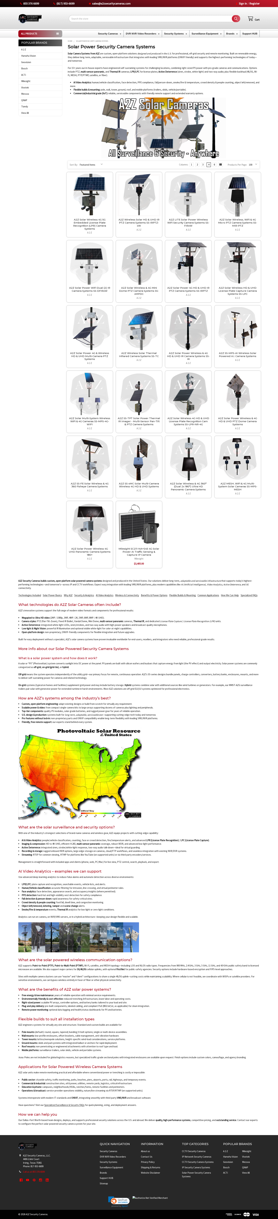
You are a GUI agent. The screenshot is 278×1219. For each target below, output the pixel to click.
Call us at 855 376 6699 (34, 1171)
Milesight (25, 81)
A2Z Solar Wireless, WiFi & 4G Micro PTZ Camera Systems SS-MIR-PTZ (237, 222)
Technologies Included (29, 595)
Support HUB (249, 33)
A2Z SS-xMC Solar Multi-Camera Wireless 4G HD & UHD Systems (139, 485)
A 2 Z (23, 49)
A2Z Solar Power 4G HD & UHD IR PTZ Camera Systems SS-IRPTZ (188, 289)
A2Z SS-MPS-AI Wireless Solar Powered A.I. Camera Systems (237, 355)
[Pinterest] (34, 1180)
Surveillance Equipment (205, 33)
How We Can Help (230, 595)
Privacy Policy (148, 1161)
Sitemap (104, 1183)
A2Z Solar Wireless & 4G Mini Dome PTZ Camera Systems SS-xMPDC (139, 290)
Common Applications (208, 595)
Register (254, 3)
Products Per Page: (237, 164)
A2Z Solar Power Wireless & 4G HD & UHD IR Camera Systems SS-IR (188, 356)
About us (145, 1151)
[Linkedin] (47, 1180)
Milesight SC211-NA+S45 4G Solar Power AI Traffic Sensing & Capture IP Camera (139, 551)
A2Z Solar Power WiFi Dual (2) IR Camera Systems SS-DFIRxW (89, 289)
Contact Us (146, 1156)
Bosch (24, 68)
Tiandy (24, 106)
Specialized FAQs (249, 595)
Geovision (26, 62)
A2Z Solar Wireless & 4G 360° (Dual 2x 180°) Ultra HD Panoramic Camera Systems (188, 486)
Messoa (25, 93)
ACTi (23, 74)
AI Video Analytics (104, 595)
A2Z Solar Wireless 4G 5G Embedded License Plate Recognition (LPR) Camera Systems (89, 224)
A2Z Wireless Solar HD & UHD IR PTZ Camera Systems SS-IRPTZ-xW (139, 222)
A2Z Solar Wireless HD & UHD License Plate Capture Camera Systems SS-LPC (237, 290)
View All (25, 112)
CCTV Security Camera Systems (198, 1161)
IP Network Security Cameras (196, 1156)
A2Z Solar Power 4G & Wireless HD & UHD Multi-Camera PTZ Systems (89, 356)
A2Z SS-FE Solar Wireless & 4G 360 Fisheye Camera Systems (90, 485)
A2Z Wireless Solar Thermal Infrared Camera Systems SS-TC (139, 355)
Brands (230, 33)
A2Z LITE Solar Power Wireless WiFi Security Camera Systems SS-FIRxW (188, 222)
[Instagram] (41, 1180)
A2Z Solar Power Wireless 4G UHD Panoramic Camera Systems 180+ (90, 551)
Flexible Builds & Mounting (182, 595)
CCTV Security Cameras (194, 1151)
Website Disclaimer (150, 1172)
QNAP (24, 100)
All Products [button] (29, 33)
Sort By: (74, 164)
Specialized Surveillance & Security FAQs (64, 1105)
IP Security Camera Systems (196, 1167)
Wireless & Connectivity (127, 595)
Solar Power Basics (52, 595)
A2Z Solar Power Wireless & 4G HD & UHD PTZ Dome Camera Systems (237, 421)
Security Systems (174, 33)
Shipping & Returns (150, 1167)
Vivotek (25, 87)
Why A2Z (68, 595)
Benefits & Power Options (154, 595)
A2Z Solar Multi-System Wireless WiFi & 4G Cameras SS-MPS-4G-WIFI (89, 421)
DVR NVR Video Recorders (141, 33)
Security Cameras (108, 33)
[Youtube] (28, 1180)
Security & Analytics (84, 595)
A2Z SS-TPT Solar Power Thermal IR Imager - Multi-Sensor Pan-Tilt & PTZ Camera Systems (139, 421)
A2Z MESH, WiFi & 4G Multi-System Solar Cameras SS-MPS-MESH (237, 486)
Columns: (183, 164)
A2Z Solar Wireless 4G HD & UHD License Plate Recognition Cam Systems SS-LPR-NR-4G (188, 421)
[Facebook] (21, 1180)
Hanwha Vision (28, 55)
